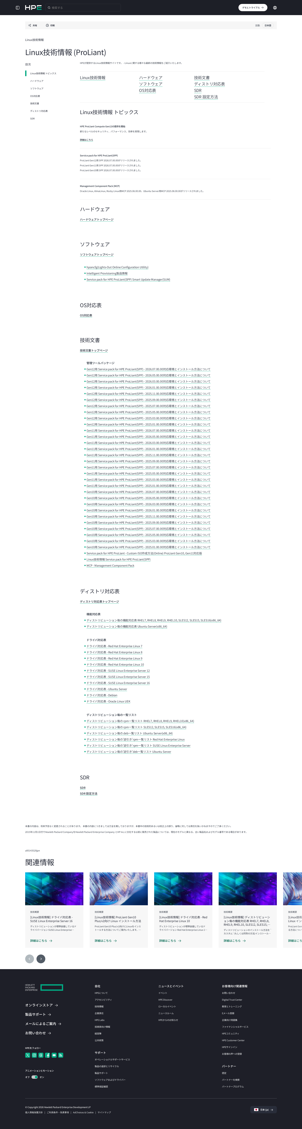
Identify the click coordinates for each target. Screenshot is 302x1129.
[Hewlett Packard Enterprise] (33, 7)
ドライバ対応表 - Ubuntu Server (107, 689)
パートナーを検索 (231, 1079)
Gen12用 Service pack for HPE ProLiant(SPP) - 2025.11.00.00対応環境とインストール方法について (149, 393)
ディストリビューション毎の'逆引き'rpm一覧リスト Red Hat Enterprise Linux (136, 739)
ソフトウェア (36, 88)
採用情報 (99, 1006)
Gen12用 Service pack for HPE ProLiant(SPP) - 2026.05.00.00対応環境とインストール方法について (149, 375)
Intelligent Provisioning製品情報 (107, 273)
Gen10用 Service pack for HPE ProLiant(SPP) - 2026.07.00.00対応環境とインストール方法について (149, 492)
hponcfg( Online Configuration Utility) (117, 267)
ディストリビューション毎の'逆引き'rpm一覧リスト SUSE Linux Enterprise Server (138, 745)
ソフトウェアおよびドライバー (110, 1079)
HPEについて (101, 992)
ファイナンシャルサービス (235, 1026)
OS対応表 (35, 95)
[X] (27, 1055)
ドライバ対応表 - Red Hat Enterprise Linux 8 (114, 652)
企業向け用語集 (229, 1020)
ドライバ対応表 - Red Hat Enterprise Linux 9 (114, 658)
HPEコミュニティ (230, 1033)
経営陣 (98, 1033)
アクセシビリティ (103, 999)
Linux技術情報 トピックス (43, 73)
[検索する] (49, 7)
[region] (151, 918)
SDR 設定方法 (206, 96)
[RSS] (60, 1055)
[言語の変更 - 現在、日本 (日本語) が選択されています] (275, 7)
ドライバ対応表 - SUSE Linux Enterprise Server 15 (118, 677)
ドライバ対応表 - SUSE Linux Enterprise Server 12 (118, 670)
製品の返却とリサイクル (107, 1066)
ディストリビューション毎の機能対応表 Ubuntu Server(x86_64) (127, 626)
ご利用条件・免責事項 (58, 1112)
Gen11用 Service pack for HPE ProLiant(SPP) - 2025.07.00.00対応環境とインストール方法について (149, 467)
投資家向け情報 (102, 1026)
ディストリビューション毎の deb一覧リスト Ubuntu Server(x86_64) (130, 733)
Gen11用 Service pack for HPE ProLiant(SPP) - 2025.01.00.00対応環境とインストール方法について (149, 486)
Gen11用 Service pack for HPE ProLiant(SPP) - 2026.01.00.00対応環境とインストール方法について (149, 449)
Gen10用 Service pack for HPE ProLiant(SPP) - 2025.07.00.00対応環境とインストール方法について (149, 528)
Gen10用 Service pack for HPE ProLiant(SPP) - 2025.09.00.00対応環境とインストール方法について (149, 522)
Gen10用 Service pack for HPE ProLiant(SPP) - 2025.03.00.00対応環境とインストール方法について (149, 541)
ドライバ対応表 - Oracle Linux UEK (108, 701)
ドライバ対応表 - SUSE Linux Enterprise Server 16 (118, 683)
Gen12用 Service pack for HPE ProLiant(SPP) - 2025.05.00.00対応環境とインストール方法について (149, 412)
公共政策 (99, 1040)
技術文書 (34, 103)
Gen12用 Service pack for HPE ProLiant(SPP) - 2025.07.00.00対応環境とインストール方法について (149, 406)
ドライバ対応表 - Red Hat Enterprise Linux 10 (115, 664)
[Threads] (40, 1055)
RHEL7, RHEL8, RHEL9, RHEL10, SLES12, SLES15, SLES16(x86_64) (179, 620)
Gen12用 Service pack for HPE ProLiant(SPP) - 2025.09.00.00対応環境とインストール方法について (149, 400)
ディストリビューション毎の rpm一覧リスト (115, 727)
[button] (17, 7)
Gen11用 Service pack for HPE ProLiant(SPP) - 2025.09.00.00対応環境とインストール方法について (149, 461)
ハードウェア (36, 80)
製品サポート (101, 1073)
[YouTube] (54, 1055)
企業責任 (99, 1013)
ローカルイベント (167, 1006)
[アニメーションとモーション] (34, 1077)
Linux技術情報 (92, 77)
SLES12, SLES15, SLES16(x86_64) (164, 727)
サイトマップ (104, 1112)
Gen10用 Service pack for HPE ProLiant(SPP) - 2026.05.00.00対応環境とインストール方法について (149, 498)
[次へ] (40, 958)
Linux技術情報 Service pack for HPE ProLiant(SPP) (119, 559)
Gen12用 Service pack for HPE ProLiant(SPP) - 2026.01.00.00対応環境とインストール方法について (149, 387)
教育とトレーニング (232, 1006)
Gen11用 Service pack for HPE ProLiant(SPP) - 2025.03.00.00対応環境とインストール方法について (149, 479)
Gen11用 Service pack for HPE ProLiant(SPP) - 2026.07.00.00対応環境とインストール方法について (149, 430)
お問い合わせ (228, 992)
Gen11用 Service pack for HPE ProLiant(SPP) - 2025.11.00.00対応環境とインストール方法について (149, 455)
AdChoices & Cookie (83, 1112)
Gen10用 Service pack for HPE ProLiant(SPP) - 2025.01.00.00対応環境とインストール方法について (149, 547)
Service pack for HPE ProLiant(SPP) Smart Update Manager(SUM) (128, 279)
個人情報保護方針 (34, 1112)
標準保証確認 (101, 1086)
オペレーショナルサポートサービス (112, 1059)
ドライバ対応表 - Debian (102, 695)
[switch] (33, 1077)
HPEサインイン (229, 1047)
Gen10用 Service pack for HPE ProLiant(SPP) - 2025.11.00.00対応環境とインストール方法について (149, 516)
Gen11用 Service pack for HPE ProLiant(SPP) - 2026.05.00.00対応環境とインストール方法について (149, 436)
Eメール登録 (228, 1013)
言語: (257, 25)
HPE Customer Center (233, 1040)
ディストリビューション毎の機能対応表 (112, 620)
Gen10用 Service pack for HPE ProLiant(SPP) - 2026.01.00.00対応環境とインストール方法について (149, 510)
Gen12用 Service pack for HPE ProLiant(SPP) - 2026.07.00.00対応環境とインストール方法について (149, 369)
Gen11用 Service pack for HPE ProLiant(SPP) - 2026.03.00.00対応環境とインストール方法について (149, 443)
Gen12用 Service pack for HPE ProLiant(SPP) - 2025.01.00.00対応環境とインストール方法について (149, 424)
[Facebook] (47, 1055)
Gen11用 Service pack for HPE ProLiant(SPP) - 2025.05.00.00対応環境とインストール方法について (149, 473)
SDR (32, 118)
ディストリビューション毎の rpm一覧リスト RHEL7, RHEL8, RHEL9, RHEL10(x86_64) (140, 721)
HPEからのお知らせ (168, 1020)
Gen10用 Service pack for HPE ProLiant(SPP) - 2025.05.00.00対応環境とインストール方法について (149, 535)
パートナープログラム (233, 1086)
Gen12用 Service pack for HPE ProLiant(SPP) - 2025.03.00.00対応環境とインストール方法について (149, 418)
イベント (162, 992)
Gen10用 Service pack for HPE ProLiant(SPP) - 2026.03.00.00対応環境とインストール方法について (149, 504)
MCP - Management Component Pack (110, 565)
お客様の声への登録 (232, 1053)
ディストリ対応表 (39, 111)
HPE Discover (165, 999)
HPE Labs (99, 1020)
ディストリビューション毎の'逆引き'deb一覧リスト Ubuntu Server (129, 751)
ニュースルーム (166, 1013)
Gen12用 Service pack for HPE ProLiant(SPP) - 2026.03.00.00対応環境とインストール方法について (149, 381)
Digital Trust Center (232, 999)
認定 (224, 1073)
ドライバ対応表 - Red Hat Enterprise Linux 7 (114, 646)
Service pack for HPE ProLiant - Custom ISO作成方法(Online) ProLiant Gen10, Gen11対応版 (144, 553)
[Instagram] (34, 1055)
